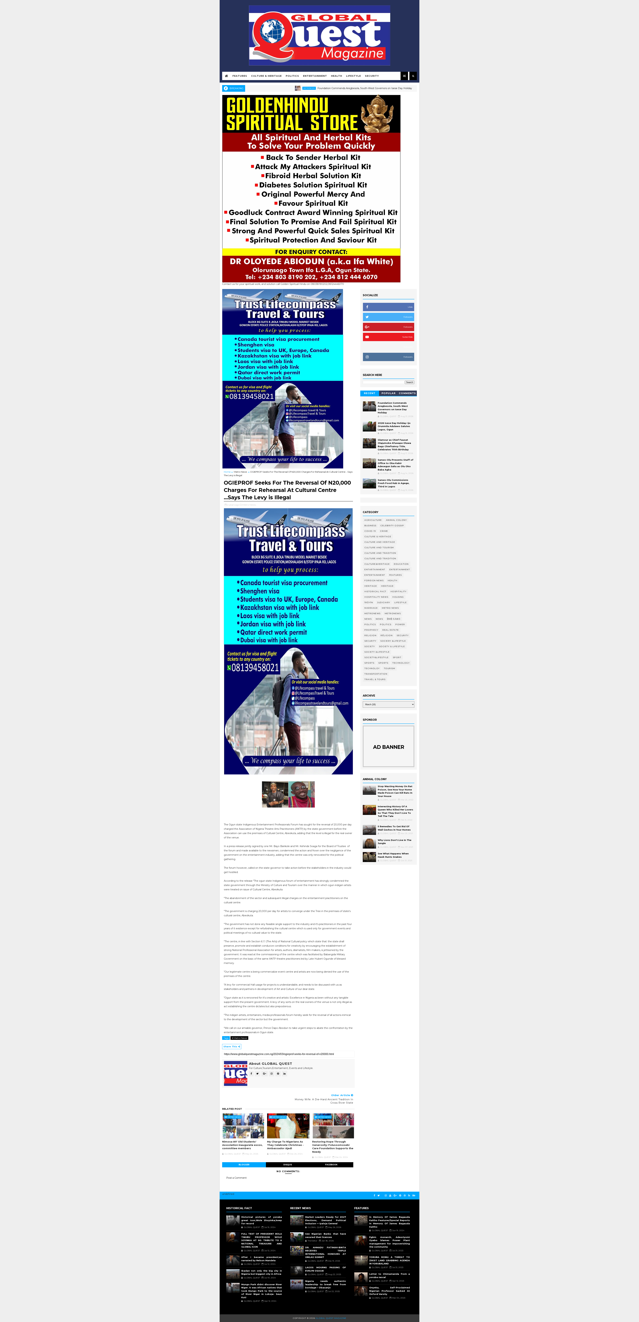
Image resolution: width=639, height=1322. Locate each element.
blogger (244, 1164)
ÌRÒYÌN (368, 602)
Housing (398, 597)
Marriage (371, 608)
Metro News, (249, 504)
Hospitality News (376, 597)
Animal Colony (396, 520)
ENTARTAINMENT (374, 569)
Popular (389, 393)
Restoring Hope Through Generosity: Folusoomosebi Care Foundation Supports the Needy (332, 1146)
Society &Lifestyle (377, 652)
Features (239, 75)
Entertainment (315, 75)
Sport (397, 657)
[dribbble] (405, 1195)
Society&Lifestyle (376, 657)
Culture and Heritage (379, 542)
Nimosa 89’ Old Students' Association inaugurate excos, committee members (242, 1145)
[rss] (409, 1195)
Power (400, 624)
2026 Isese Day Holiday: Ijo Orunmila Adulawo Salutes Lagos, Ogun (385, 88)
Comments (407, 393)
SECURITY (370, 641)
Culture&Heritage (377, 564)
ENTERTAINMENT (374, 575)
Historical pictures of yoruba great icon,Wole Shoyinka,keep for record (261, 1220)
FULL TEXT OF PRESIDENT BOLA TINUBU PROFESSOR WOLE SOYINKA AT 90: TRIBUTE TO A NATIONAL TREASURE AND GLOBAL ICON (261, 1240)
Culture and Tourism (379, 547)
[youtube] (390, 1195)
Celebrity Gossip (392, 525)
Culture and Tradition (380, 558)
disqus (287, 1164)
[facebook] (374, 1195)
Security (372, 75)
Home (227, 471)
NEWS (379, 619)
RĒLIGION (387, 635)
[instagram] (386, 1195)
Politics (292, 75)
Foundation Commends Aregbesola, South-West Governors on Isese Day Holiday (274, 88)
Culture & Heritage (266, 75)
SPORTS (383, 663)
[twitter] (379, 1195)
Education (401, 564)
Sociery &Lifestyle (393, 641)
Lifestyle (353, 75)
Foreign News (374, 580)
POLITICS (385, 624)
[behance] (414, 1195)
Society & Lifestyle (392, 646)
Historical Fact (375, 591)
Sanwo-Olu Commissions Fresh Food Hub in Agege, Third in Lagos (393, 483)
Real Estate (390, 630)
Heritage (339, 88)
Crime (384, 531)
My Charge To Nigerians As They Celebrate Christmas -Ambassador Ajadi (285, 1145)
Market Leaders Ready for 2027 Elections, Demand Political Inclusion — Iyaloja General (325, 1220)
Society (369, 646)
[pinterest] (400, 1195)
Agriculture (373, 520)
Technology (401, 663)
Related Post (232, 1108)
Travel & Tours (374, 679)
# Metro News (239, 1038)
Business (370, 525)
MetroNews (393, 613)
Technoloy (372, 668)
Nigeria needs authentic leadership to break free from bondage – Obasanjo (325, 1284)
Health (336, 75)
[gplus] (395, 1195)
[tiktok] (382, 1194)
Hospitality (399, 591)
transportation (375, 674)
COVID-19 (370, 531)
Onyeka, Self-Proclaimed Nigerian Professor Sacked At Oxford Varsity (389, 1290)
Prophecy (371, 630)
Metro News (240, 471)
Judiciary (383, 602)
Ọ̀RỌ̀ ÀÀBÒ (393, 619)
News (368, 619)
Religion (370, 635)
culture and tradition (380, 553)
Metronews (372, 613)
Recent (370, 393)
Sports (369, 663)
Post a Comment (236, 1177)
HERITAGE (387, 586)
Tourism (389, 668)
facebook (331, 1164)
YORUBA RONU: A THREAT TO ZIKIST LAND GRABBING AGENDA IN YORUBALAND (389, 1260)
